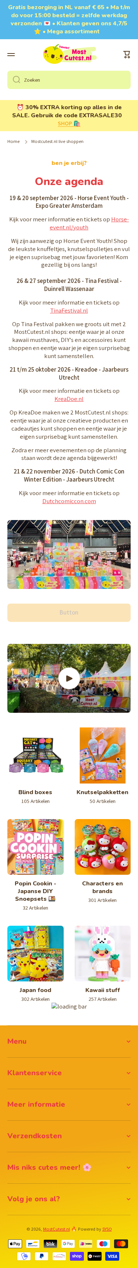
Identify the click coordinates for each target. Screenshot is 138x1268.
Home (13, 141)
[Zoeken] (13, 80)
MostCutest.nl (56, 1229)
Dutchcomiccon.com (69, 501)
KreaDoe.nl (69, 399)
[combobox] (69, 80)
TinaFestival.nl (69, 310)
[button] (127, 54)
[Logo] (69, 54)
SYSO (107, 1229)
